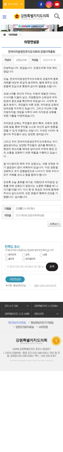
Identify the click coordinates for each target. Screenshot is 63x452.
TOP (56, 341)
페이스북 (41, 4)
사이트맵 (43, 327)
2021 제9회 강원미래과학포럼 (30, 215)
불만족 (11, 259)
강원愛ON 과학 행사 (25, 208)
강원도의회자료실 (25, 327)
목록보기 (54, 223)
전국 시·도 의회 (11, 306)
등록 (52, 266)
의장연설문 (13, 35)
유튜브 (56, 4)
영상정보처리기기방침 (42, 322)
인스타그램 (49, 4)
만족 (27, 255)
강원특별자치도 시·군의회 (45, 306)
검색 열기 (57, 17)
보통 (45, 255)
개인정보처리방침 (17, 322)
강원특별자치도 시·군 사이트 (17, 314)
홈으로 (4, 35)
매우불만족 (30, 259)
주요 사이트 (13, 4)
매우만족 (12, 255)
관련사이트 (39, 314)
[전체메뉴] (4, 16)
